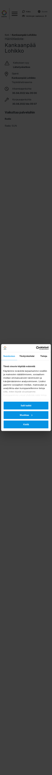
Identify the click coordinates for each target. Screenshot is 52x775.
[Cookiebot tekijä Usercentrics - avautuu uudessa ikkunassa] (37, 348)
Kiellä (26, 424)
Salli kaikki (26, 405)
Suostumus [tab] (9, 356)
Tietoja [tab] (43, 356)
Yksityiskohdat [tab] (26, 356)
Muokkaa (24, 415)
